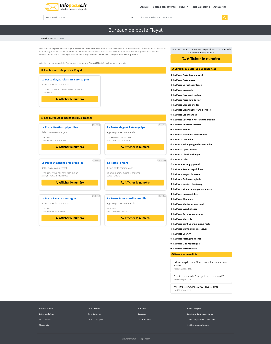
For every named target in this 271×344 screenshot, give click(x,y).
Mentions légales (194, 308)
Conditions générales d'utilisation (201, 319)
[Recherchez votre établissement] (225, 17)
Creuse (53, 38)
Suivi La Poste (94, 308)
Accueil (144, 6)
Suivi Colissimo (94, 314)
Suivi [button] (182, 6)
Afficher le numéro (71, 99)
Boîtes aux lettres (164, 6)
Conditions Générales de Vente (200, 314)
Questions (142, 314)
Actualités (219, 6)
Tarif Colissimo (200, 6)
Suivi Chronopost (95, 319)
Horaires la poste (46, 308)
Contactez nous (144, 319)
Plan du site (44, 325)
